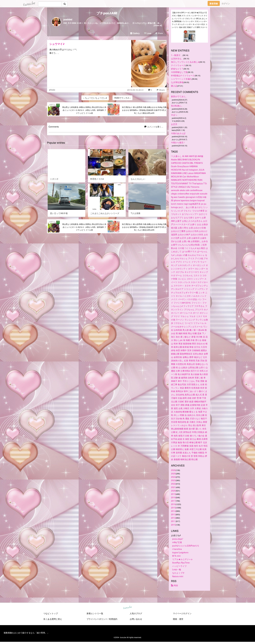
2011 (173, 521)
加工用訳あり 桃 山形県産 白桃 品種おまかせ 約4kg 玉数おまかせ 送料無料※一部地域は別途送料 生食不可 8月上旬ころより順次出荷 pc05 (144, 110)
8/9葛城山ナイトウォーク (183, 75)
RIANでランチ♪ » (122, 97)
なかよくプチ (178, 572)
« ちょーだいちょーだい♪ (95, 97)
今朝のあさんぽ (178, 133)
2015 (173, 507)
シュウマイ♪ (56, 44)
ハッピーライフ (179, 565)
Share (160, 33)
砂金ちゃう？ (177, 68)
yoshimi (67, 19)
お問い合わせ (136, 618)
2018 (173, 497)
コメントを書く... (154, 126)
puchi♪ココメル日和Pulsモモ (185, 545)
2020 (173, 490)
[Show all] (158, 25)
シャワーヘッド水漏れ (181, 78)
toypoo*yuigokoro (180, 552)
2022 (173, 483)
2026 (173, 470)
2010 (173, 524)
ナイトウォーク (178, 65)
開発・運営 (178, 618)
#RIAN (52, 89)
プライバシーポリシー (97, 618)
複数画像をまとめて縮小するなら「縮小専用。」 (26, 632)
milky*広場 (177, 542)
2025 (173, 473)
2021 (173, 487)
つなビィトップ (50, 613)
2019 (173, 493)
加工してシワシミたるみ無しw (185, 61)
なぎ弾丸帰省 (177, 82)
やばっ (174, 114)
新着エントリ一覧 (95, 613)
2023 (173, 480)
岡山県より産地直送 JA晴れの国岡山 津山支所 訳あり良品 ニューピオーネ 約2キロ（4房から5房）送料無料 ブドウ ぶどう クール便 (84, 110)
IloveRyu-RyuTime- (181, 562)
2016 (173, 504)
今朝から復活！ (178, 142)
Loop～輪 (176, 569)
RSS (175, 585)
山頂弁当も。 (177, 58)
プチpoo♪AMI (107, 13)
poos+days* (177, 538)
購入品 (174, 85)
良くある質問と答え (52, 618)
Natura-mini (177, 576)
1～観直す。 (177, 55)
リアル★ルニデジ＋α (182, 559)
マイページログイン (182, 613)
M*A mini (176, 555)
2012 (173, 517)
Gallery (136, 33)
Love (148, 33)
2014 (173, 510)
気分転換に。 (177, 105)
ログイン (226, 3)
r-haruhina (177, 549)
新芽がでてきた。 (179, 96)
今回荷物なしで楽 (179, 72)
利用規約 (113, 618)
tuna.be (127, 607)
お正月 (174, 124)
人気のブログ (136, 613)
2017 (173, 500)
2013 (173, 514)
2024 (173, 476)
